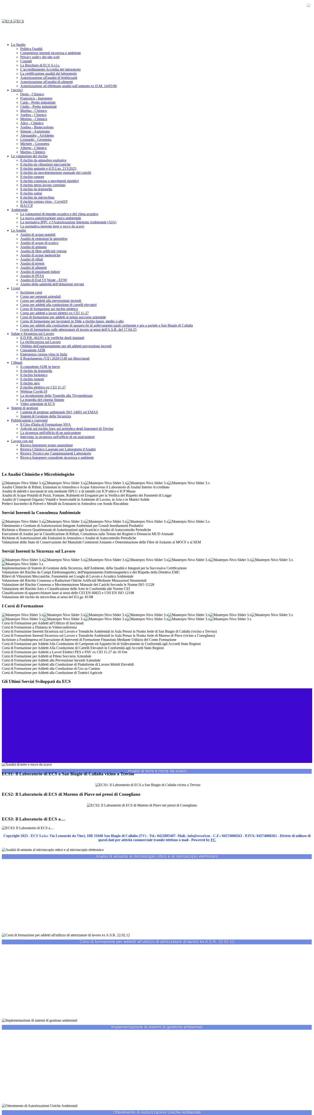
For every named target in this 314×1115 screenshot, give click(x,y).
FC (213, 840)
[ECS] (13, 21)
